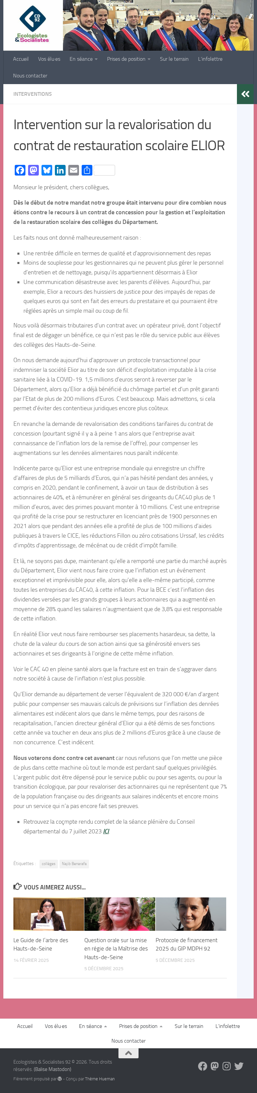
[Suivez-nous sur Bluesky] (239, 1066)
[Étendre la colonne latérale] (245, 94)
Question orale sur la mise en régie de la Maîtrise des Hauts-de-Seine (116, 949)
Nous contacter (30, 75)
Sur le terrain (174, 59)
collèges (49, 863)
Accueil (21, 59)
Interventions (32, 94)
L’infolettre (210, 59)
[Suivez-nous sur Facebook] (202, 1066)
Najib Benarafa (74, 863)
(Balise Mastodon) (52, 1069)
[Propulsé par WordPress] (60, 1079)
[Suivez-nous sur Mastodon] (215, 1066)
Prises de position (126, 59)
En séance (81, 59)
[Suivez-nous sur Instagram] (227, 1066)
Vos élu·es (49, 59)
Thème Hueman (100, 1078)
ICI (106, 831)
